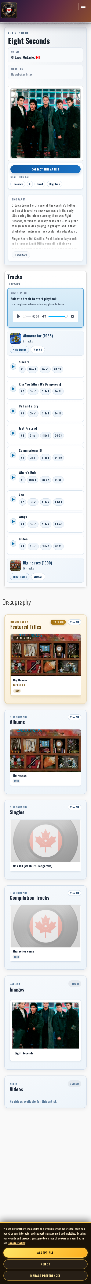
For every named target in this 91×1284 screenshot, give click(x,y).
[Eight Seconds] (45, 1025)
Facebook (18, 184)
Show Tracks (20, 576)
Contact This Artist (45, 169)
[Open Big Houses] (15, 565)
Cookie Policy (16, 1243)
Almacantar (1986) (38, 335)
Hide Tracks (19, 349)
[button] (10, 666)
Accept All (45, 1252)
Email (40, 184)
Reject (45, 1264)
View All (37, 349)
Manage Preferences (45, 1275)
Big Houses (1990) (37, 563)
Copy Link (54, 184)
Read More (21, 255)
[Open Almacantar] (15, 338)
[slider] (27, 316)
